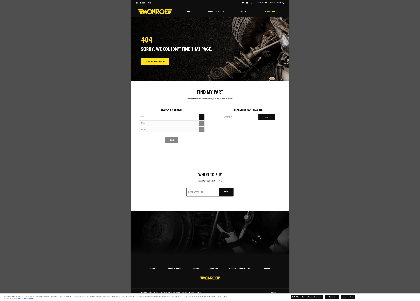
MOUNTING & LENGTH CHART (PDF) (240, 269)
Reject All (332, 297)
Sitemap (266, 269)
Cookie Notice (164, 293)
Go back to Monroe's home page (155, 61)
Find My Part (270, 12)
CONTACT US (261, 3)
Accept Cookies (348, 297)
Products (188, 12)
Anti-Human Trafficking (188, 293)
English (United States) (143, 3)
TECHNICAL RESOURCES (174, 269)
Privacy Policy (28, 299)
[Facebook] (243, 3)
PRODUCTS (152, 269)
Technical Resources (216, 12)
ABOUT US (196, 269)
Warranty (199, 293)
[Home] (155, 12)
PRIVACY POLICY (143, 293)
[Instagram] (252, 3)
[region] (210, 297)
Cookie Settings (153, 293)
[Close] (416, 296)
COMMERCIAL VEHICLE (276, 3)
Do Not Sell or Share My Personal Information (307, 297)
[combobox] (169, 117)
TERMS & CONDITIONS (174, 293)
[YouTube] (247, 3)
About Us (243, 12)
